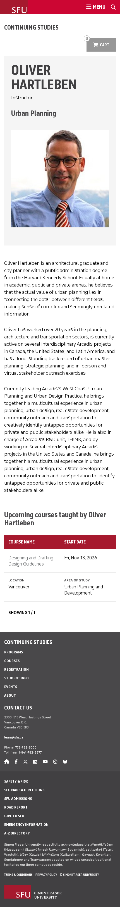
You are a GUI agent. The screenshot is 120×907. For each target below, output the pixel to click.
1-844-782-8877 (30, 752)
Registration (16, 669)
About (10, 695)
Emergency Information (26, 824)
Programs (13, 652)
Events (10, 686)
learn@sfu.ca (13, 737)
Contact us (18, 707)
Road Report (16, 807)
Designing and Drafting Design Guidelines (30, 561)
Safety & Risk (16, 781)
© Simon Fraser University (79, 875)
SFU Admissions (18, 798)
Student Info (16, 678)
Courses (12, 660)
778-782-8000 (26, 747)
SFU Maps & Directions (24, 790)
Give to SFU (14, 816)
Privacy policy (46, 875)
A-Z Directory (17, 833)
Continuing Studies (31, 27)
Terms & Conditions (18, 875)
